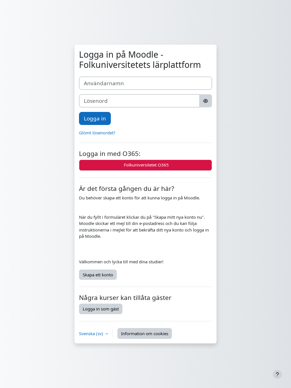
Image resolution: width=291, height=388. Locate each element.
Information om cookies (144, 333)
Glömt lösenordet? (97, 132)
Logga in (95, 118)
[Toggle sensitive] (205, 100)
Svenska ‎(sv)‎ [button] (91, 333)
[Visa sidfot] (277, 374)
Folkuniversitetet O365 (146, 165)
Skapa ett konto (98, 275)
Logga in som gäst (101, 309)
